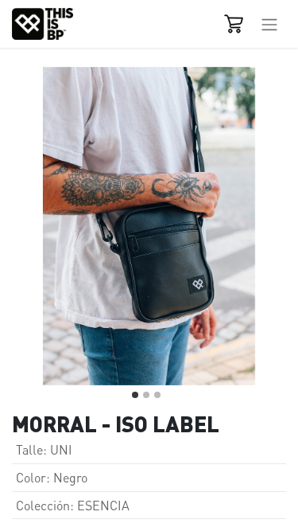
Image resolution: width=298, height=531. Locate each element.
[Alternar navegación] (269, 23)
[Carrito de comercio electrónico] (233, 24)
